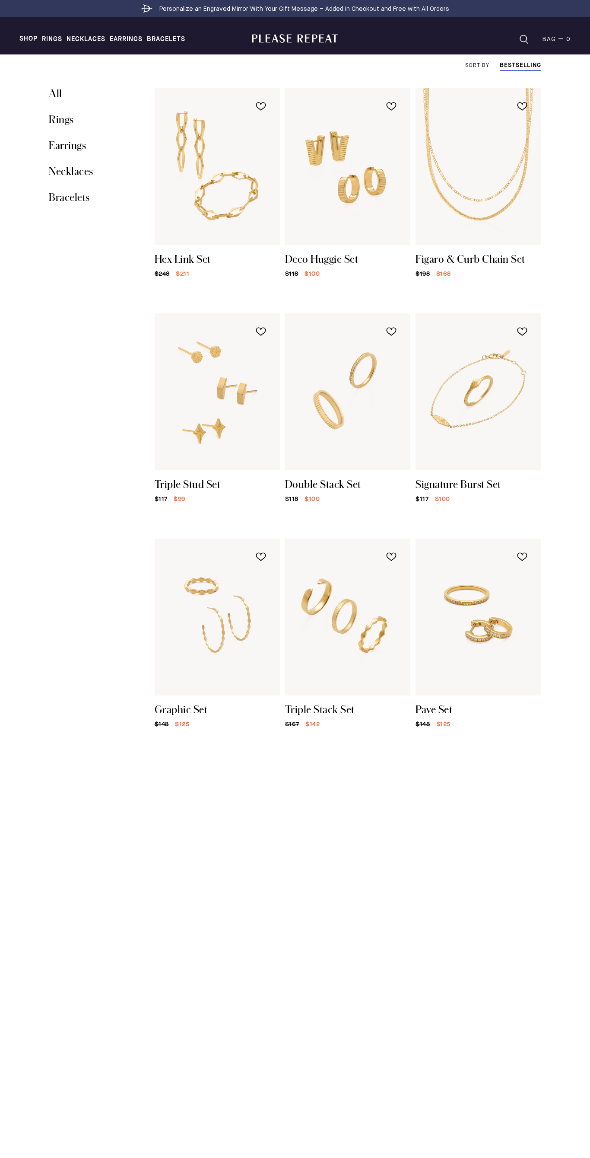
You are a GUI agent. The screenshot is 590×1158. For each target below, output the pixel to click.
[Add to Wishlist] (261, 106)
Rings (52, 39)
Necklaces (86, 39)
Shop (28, 39)
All (55, 93)
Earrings (126, 39)
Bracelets (166, 39)
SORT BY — (482, 65)
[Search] (524, 39)
